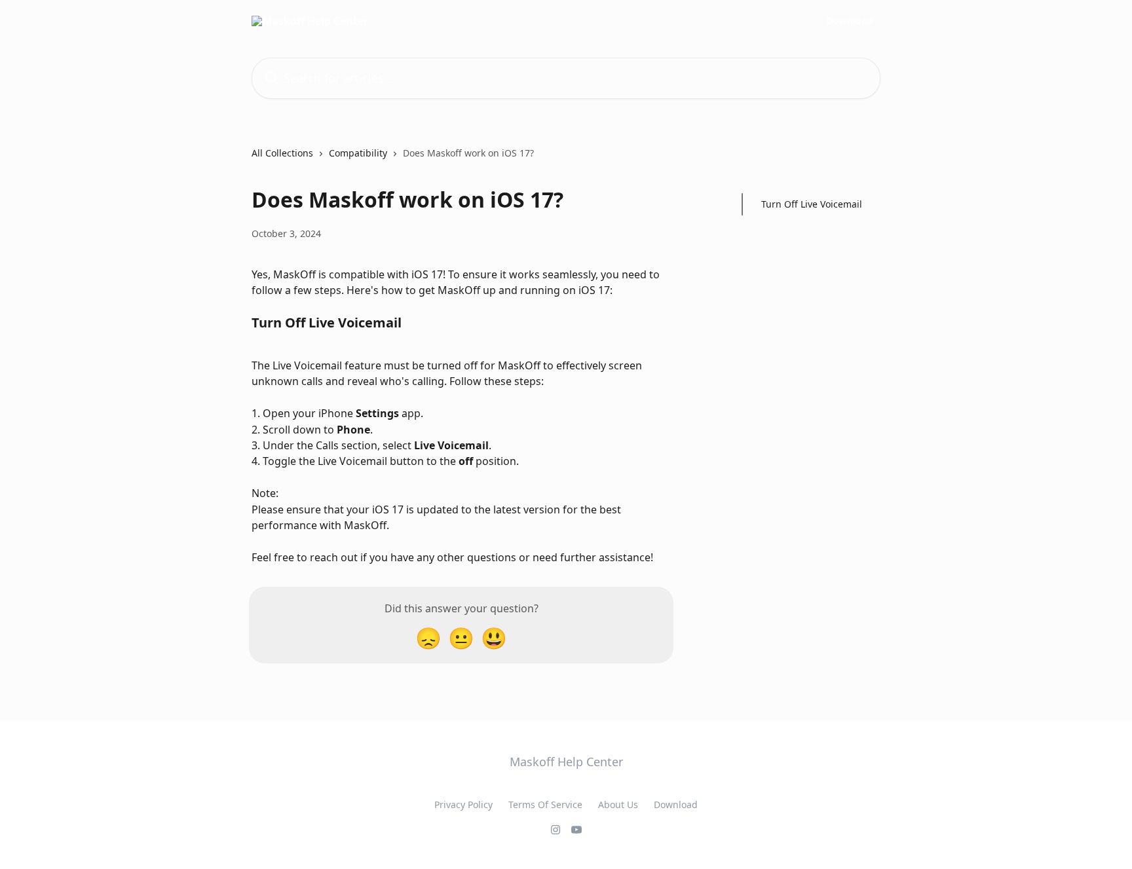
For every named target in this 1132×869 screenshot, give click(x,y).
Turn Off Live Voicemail (811, 204)
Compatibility (358, 153)
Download (850, 21)
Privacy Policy (463, 804)
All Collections (282, 153)
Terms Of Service (545, 804)
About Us (618, 804)
